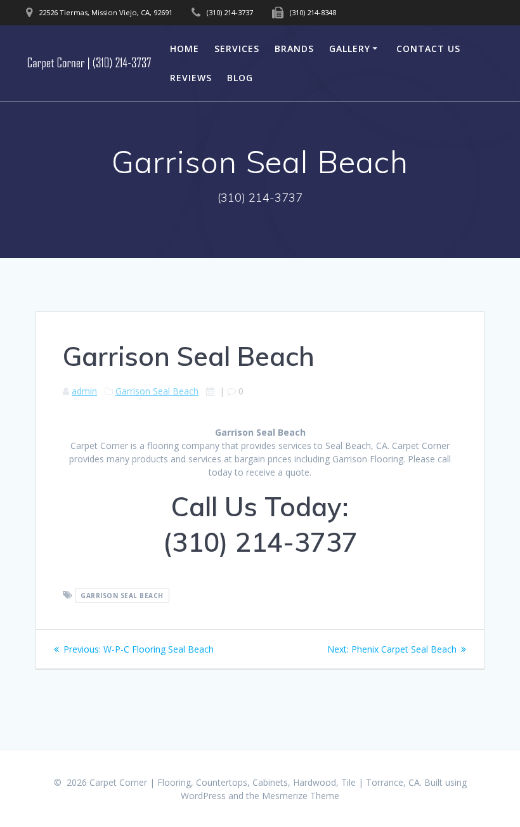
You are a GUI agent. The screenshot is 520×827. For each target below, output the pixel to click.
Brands (294, 48)
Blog (240, 78)
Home (184, 48)
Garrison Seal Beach (156, 391)
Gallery (349, 48)
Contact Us (428, 48)
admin (84, 391)
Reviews (191, 78)
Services (236, 48)
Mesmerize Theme (300, 796)
